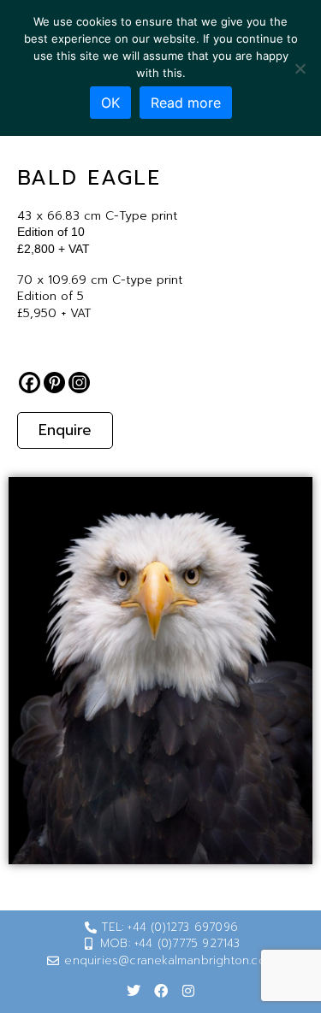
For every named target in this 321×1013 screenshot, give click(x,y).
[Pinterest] (54, 382)
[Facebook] (29, 382)
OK (110, 102)
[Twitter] (133, 990)
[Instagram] (79, 382)
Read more (186, 102)
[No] (299, 68)
